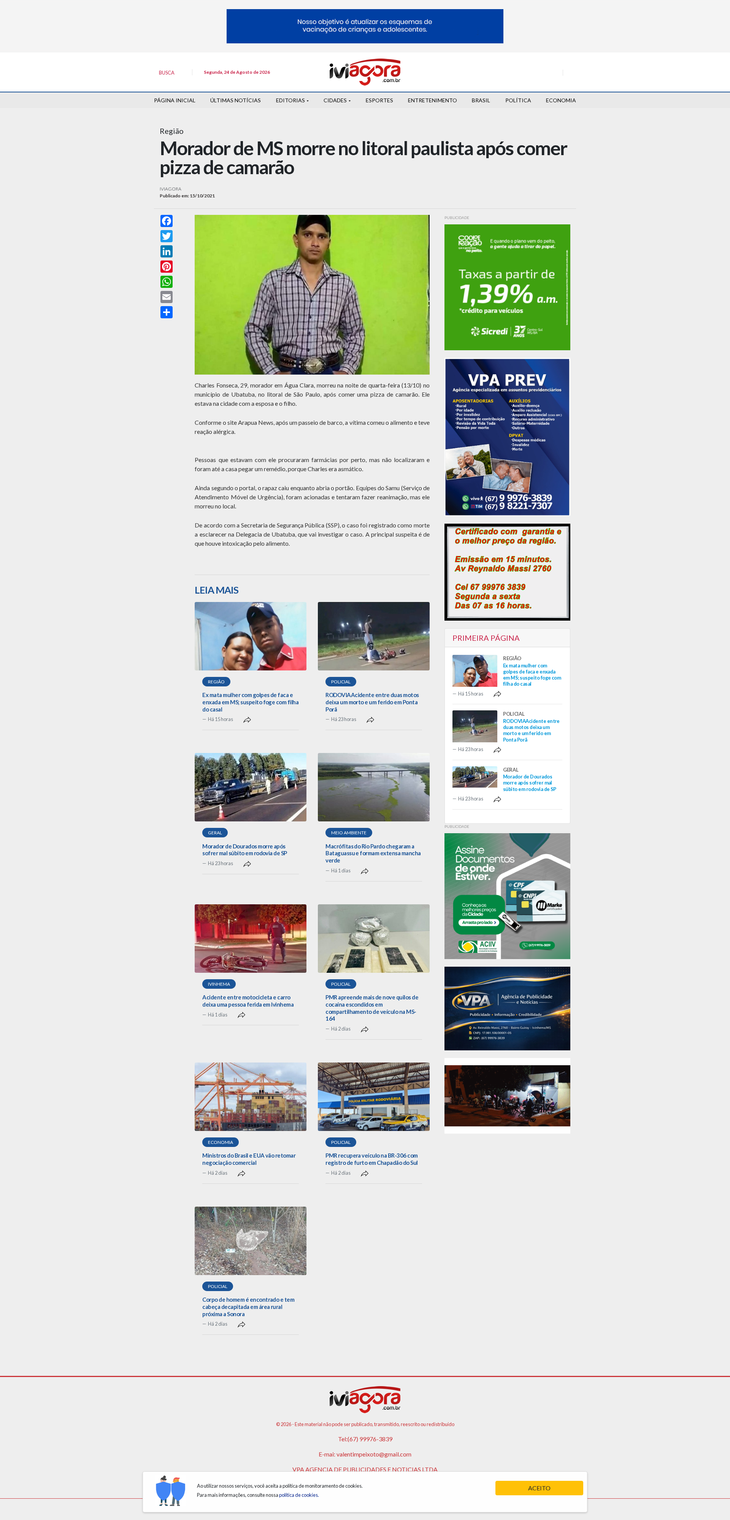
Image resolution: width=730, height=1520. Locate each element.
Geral (215, 832)
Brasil (481, 100)
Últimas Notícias (235, 100)
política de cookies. (299, 1495)
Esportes (379, 100)
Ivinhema (219, 984)
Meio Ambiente (349, 832)
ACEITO (539, 1487)
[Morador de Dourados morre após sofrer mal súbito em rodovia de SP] (250, 787)
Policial (341, 682)
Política (518, 100)
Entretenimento (432, 100)
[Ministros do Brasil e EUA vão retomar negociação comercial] (250, 1097)
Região (216, 682)
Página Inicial (174, 100)
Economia (561, 100)
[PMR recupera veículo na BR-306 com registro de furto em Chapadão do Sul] (374, 1097)
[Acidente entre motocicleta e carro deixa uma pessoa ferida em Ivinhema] (250, 938)
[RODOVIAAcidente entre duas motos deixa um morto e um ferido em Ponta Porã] (374, 636)
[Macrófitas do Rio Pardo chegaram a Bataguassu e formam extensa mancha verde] (374, 787)
